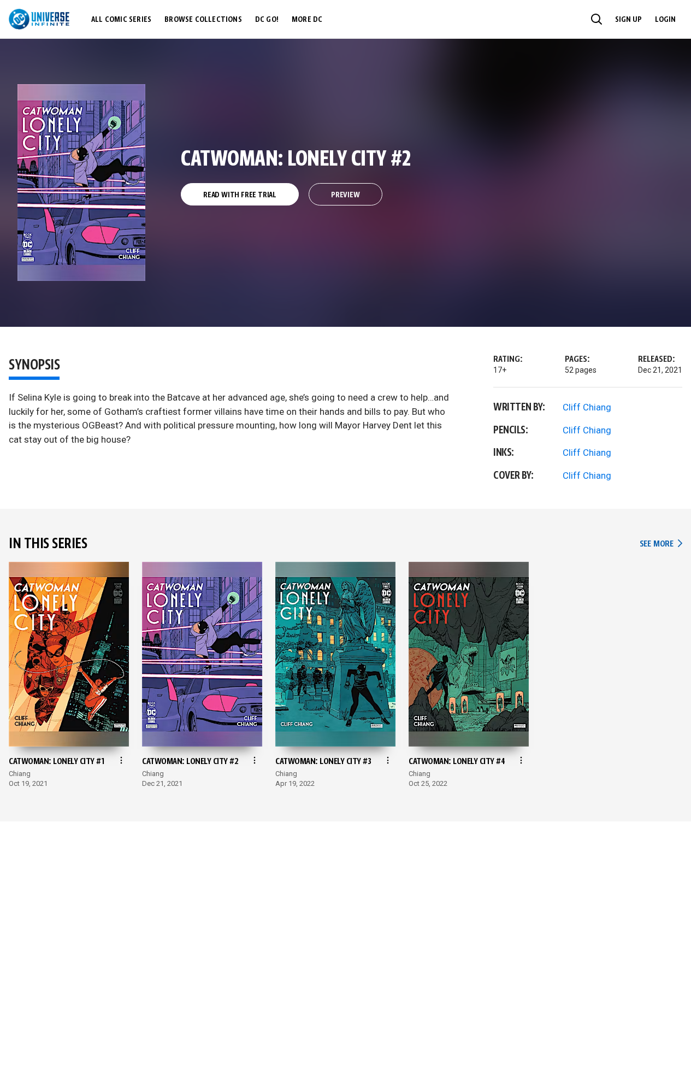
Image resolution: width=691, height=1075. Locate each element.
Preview (345, 195)
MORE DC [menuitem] (307, 20)
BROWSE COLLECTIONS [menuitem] (203, 20)
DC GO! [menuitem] (267, 20)
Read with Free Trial (239, 195)
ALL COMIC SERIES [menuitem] (121, 20)
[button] (596, 19)
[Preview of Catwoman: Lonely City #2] (81, 182)
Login (665, 20)
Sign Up (628, 20)
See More (661, 544)
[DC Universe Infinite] (39, 19)
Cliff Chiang (587, 407)
